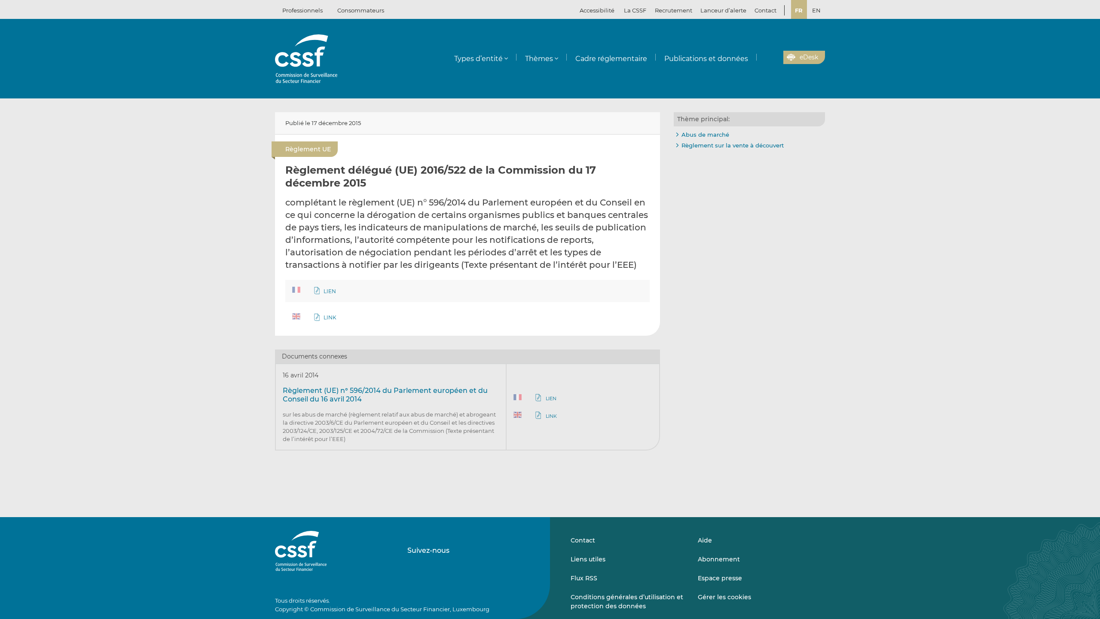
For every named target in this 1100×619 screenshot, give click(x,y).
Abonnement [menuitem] (719, 559)
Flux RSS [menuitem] (584, 578)
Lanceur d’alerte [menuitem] (723, 10)
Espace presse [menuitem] (720, 578)
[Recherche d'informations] (763, 57)
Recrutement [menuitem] (673, 10)
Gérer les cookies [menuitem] (724, 597)
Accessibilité (597, 10)
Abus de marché (705, 134)
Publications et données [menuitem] (706, 59)
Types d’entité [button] (478, 59)
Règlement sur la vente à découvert (732, 145)
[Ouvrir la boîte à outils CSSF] (773, 57)
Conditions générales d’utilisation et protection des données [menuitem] (627, 601)
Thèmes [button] (539, 59)
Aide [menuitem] (705, 540)
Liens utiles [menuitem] (588, 559)
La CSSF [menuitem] (635, 10)
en (816, 10)
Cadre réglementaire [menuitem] (611, 59)
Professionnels (302, 10)
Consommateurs (360, 10)
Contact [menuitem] (765, 10)
